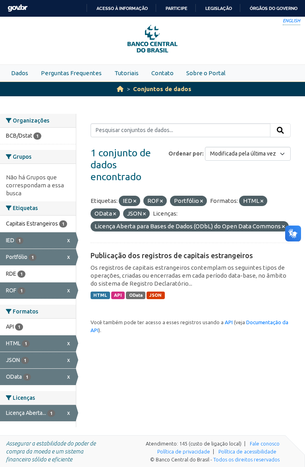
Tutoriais (126, 73)
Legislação (218, 8)
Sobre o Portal (206, 73)
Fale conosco (265, 443)
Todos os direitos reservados (246, 459)
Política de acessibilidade (247, 451)
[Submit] (280, 130)
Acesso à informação (122, 8)
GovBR (17, 8)
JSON (155, 295)
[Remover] (134, 201)
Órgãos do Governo (273, 8)
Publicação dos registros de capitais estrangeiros (172, 255)
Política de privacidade (183, 451)
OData (136, 295)
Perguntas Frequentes (71, 73)
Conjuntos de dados (162, 89)
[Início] (120, 89)
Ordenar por (185, 153)
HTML (100, 295)
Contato (162, 73)
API (118, 295)
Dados (19, 73)
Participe (176, 8)
